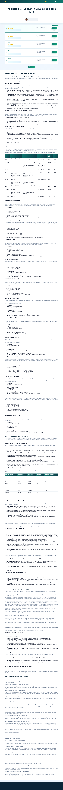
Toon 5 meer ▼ (31, 66)
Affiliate (34, 785)
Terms (31, 785)
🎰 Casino (46, 1)
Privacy (29, 785)
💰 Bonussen (51, 1)
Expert (37, 785)
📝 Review (56, 1)
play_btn (54, 28)
